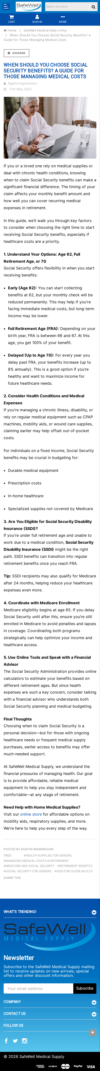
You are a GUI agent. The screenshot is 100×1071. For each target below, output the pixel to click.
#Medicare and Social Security (29, 866)
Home (12, 30)
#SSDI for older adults (74, 871)
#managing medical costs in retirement (36, 861)
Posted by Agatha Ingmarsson (28, 849)
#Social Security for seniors (27, 871)
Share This (12, 878)
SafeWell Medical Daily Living (45, 30)
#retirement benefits (75, 866)
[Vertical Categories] (6, 6)
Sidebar (18, 53)
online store (31, 814)
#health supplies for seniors (48, 855)
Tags (7, 855)
